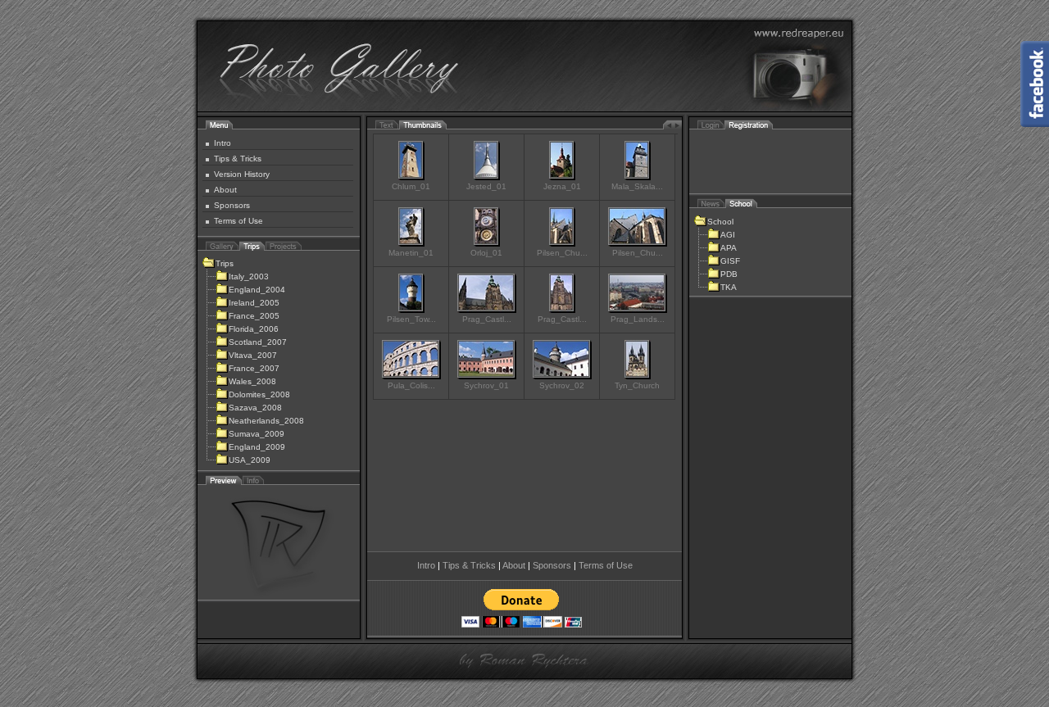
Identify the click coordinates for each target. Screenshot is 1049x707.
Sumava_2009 (256, 433)
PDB (729, 274)
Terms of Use (238, 220)
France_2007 (254, 368)
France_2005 (254, 315)
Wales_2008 (252, 381)
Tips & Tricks (237, 158)
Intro (222, 142)
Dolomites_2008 (259, 394)
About (225, 189)
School (720, 221)
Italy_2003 (249, 276)
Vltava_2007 (253, 355)
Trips (225, 263)
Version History (242, 174)
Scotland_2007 (258, 342)
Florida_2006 (254, 328)
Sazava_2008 (255, 407)
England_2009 (257, 446)
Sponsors (232, 205)
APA (728, 247)
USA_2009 (249, 460)
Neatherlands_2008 (266, 420)
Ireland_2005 (254, 302)
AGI (727, 234)
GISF (730, 260)
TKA (728, 287)
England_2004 (257, 289)
